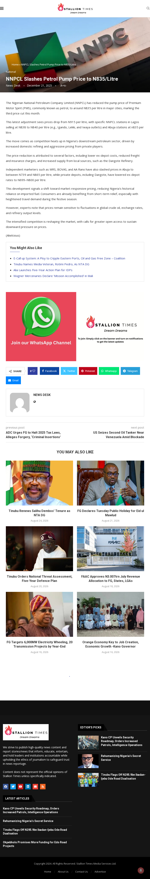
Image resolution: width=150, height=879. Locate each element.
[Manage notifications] (141, 870)
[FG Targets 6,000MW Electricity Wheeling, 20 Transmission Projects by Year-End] (39, 614)
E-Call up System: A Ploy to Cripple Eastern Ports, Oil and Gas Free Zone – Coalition (69, 258)
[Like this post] (33, 371)
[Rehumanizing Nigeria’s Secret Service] (88, 761)
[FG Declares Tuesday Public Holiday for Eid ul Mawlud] (110, 483)
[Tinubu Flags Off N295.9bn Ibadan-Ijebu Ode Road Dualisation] (88, 780)
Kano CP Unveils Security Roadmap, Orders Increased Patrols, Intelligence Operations (121, 741)
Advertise (100, 871)
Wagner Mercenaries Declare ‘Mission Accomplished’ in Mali (53, 276)
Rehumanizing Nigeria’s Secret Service (28, 821)
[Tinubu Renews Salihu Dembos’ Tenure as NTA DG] (39, 483)
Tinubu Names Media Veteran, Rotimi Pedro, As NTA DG (51, 264)
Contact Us (81, 871)
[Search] (148, 9)
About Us (63, 871)
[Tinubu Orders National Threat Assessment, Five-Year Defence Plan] (39, 548)
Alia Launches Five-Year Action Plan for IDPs (42, 270)
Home (15, 64)
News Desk (13, 85)
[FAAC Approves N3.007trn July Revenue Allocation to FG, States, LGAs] (110, 548)
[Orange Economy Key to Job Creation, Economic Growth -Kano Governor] (110, 614)
